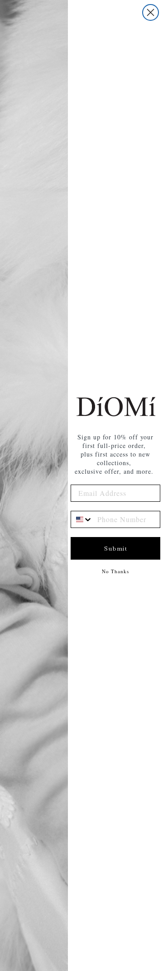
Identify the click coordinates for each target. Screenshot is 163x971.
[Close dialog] (150, 12)
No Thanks (115, 571)
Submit (115, 548)
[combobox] (82, 519)
